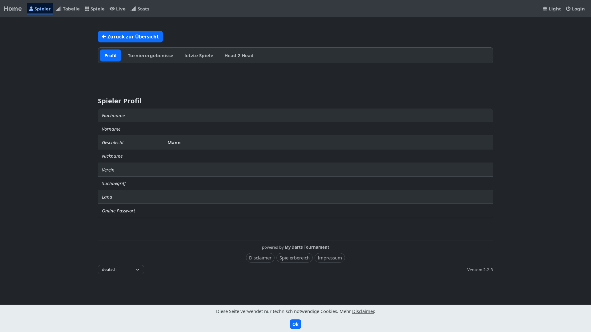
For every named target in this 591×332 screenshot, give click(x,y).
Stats (142, 9)
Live (120, 9)
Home (13, 8)
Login (578, 9)
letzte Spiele (198, 55)
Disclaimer (260, 258)
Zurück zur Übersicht (132, 36)
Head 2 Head (239, 55)
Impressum (330, 258)
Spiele (97, 9)
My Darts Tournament (307, 247)
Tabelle (71, 9)
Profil (110, 55)
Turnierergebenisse (150, 55)
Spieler (42, 9)
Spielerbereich (294, 258)
